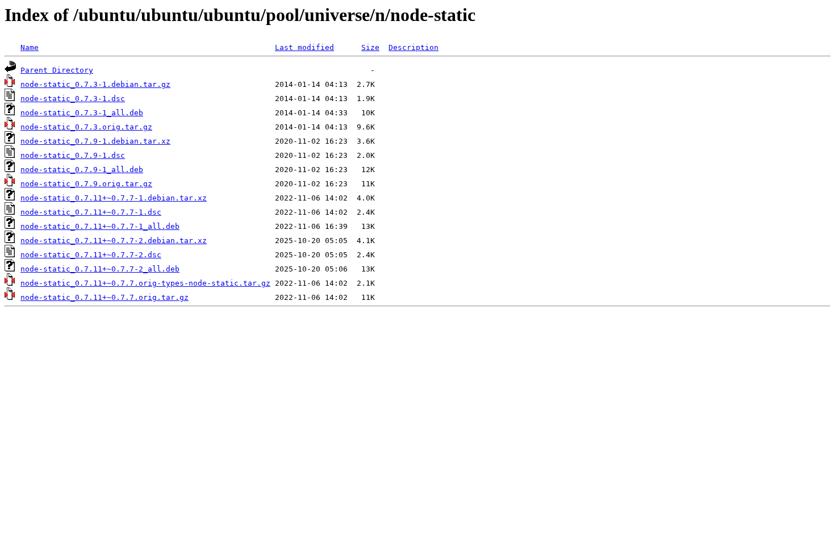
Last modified (304, 47)
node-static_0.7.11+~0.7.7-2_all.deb (99, 269)
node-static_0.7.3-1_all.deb (81, 112)
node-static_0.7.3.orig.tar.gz (86, 127)
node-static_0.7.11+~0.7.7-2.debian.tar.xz (113, 240)
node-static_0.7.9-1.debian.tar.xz (95, 141)
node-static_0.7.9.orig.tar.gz (86, 183)
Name (29, 47)
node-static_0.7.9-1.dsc (72, 155)
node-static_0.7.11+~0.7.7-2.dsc (90, 254)
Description (414, 47)
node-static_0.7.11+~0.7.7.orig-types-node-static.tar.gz (145, 283)
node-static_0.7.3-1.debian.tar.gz (95, 84)
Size (370, 47)
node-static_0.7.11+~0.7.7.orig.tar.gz (104, 297)
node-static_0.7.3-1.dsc (72, 98)
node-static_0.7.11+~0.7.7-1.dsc (90, 212)
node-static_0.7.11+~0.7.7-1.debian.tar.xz (113, 198)
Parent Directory (56, 70)
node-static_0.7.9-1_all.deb (81, 169)
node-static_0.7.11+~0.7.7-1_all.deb (99, 226)
